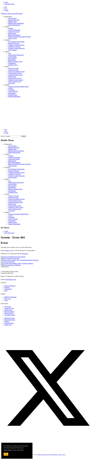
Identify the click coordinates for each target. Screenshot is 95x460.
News (6, 300)
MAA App (7, 298)
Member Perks (12, 21)
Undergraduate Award (14, 78)
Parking (6, 321)
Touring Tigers (12, 38)
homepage (25, 253)
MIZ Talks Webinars (14, 35)
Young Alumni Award (14, 81)
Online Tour (8, 325)
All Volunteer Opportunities (16, 41)
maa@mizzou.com (10, 279)
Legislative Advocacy (14, 46)
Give (5, 9)
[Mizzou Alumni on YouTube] (43, 448)
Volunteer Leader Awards (15, 80)
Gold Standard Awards (15, 73)
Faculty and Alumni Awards (16, 71)
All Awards (11, 83)
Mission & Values (9, 318)
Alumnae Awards (13, 70)
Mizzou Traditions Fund (15, 61)
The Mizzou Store (9, 315)
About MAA (8, 289)
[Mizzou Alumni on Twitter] (47, 434)
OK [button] (6, 454)
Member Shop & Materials (16, 23)
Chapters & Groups (14, 31)
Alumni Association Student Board (18, 86)
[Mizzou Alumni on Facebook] (15, 340)
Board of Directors (13, 43)
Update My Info (9, 308)
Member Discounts (13, 20)
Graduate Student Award (15, 75)
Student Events (12, 95)
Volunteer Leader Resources (16, 48)
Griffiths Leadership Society (16, 45)
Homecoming (12, 33)
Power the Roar (9, 313)
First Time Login (9, 4)
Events (6, 10)
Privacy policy (62, 454)
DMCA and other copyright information (48, 454)
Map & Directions (9, 320)
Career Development (14, 30)
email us (7, 250)
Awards (10, 88)
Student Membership (14, 25)
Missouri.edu (8, 310)
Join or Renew (12, 18)
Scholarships (12, 63)
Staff (5, 291)
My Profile (7, 306)
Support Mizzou (9, 323)
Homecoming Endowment (16, 55)
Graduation (11, 90)
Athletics (10, 28)
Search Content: (5, 136)
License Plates (12, 56)
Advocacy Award (13, 68)
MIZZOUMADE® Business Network (19, 36)
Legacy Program (13, 91)
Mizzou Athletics (9, 311)
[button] (15, 112)
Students (6, 287)
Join (5, 7)
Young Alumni (12, 50)
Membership (11, 60)
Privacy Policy (8, 450)
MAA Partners (12, 58)
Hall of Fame (12, 76)
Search (24, 136)
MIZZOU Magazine (10, 297)
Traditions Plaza (13, 65)
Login (6, 2)
